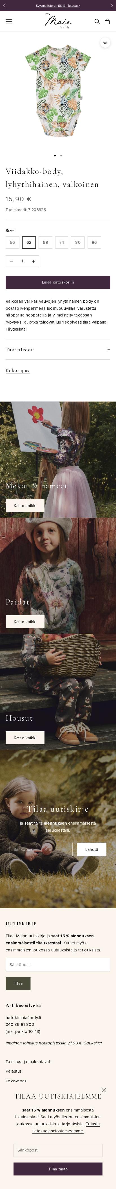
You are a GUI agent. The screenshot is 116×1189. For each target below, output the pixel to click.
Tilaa (18, 983)
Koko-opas (18, 370)
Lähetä (91, 849)
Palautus (14, 1071)
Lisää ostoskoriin (58, 282)
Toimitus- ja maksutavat (28, 1061)
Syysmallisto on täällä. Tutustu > (58, 5)
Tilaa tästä (58, 1169)
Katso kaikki (25, 505)
